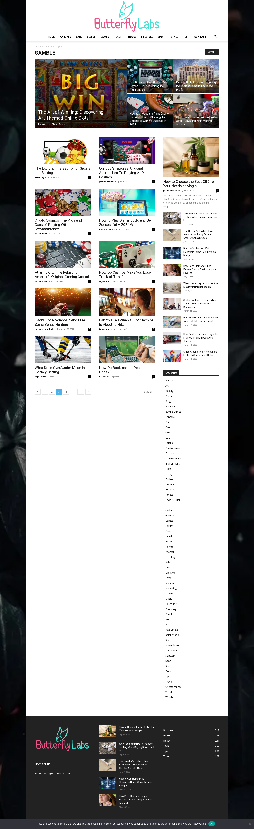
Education (170, 453)
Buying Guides (173, 411)
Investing (170, 557)
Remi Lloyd (40, 177)
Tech (186, 36)
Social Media (172, 650)
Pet (167, 619)
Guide (168, 531)
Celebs (91, 36)
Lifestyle (147, 36)
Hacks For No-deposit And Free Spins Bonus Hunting (60, 322)
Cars (79, 36)
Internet (169, 551)
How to (169, 546)
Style (174, 36)
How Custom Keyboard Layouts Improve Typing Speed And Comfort (200, 338)
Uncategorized (173, 686)
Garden (169, 526)
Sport (162, 36)
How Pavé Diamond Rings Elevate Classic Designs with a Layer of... (199, 269)
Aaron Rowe (41, 233)
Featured (170, 484)
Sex (167, 640)
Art (167, 385)
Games (104, 36)
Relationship (172, 635)
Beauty (169, 391)
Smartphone (172, 645)
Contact (200, 36)
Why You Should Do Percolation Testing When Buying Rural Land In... (200, 217)
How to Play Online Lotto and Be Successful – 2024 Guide (125, 222)
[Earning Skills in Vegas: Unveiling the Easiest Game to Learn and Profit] (196, 76)
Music (168, 598)
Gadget (169, 510)
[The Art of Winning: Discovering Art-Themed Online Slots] (81, 99)
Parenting (170, 609)
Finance (169, 489)
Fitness (169, 494)
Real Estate (171, 629)
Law (167, 567)
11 (80, 391)
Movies (169, 593)
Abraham (104, 376)
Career (169, 427)
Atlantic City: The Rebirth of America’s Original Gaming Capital (62, 274)
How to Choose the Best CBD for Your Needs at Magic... (189, 183)
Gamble (48, 46)
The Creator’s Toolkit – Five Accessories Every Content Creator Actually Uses (198, 234)
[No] (249, 824)
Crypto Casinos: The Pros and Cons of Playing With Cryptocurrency (58, 224)
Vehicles (169, 692)
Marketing (171, 588)
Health (118, 36)
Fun (167, 505)
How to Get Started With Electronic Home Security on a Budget (199, 252)
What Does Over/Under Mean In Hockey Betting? (60, 370)
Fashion (169, 479)
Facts (168, 468)
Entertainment (173, 458)
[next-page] (88, 392)
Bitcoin (169, 396)
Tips (167, 676)
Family (169, 474)
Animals (65, 36)
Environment (172, 463)
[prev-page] (38, 392)
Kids (167, 562)
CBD (168, 437)
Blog (168, 401)
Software (170, 655)
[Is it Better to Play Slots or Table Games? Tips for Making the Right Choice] (150, 76)
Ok (211, 823)
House (132, 36)
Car (167, 422)
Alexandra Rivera (108, 229)
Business (170, 406)
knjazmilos (44, 124)
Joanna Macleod (107, 181)
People (169, 614)
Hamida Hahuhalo (44, 329)
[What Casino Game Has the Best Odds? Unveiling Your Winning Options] (196, 111)
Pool (168, 624)
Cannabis (170, 416)
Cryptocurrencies (174, 448)
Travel (168, 681)
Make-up (170, 583)
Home (51, 36)
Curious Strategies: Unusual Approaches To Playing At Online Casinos (125, 172)
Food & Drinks (173, 500)
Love (168, 577)
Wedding (170, 697)
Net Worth (171, 603)
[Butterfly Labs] (127, 16)
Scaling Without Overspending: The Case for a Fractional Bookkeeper (200, 303)
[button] (215, 37)
